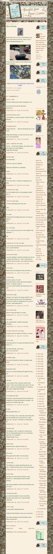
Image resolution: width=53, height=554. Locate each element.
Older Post (31, 528)
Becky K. (8, 99)
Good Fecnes (39, 192)
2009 (38, 516)
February (41, 408)
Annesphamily (10, 493)
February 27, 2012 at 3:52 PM (17, 336)
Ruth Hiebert (9, 310)
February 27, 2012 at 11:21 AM (17, 239)
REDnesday (42, 415)
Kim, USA (9, 227)
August (41, 394)
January (41, 508)
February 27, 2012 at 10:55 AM (17, 196)
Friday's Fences (40, 182)
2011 (38, 512)
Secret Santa (39, 230)
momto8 (8, 277)
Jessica (8, 474)
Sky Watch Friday (40, 237)
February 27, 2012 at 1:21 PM (17, 305)
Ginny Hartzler (10, 254)
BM (7, 236)
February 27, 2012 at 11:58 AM (17, 263)
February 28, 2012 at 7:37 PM (17, 489)
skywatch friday (40, 241)
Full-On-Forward (10, 201)
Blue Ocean (9, 350)
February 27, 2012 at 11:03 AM (17, 210)
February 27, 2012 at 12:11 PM (17, 273)
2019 (38, 359)
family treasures (40, 175)
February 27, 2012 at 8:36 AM (17, 139)
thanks (37, 253)
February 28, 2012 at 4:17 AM (17, 458)
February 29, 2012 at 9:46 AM (17, 521)
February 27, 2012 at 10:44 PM (17, 449)
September (42, 389)
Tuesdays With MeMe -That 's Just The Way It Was (42, 445)
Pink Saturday (39, 220)
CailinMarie (9, 357)
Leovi (7, 319)
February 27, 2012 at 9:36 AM (17, 152)
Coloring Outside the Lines (13, 331)
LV (42, 34)
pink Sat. (38, 215)
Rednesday (39, 224)
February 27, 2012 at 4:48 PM (17, 376)
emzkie (8, 340)
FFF (37, 177)
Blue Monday (11, 26)
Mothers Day (39, 203)
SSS (37, 249)
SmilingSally (9, 126)
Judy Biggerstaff (10, 395)
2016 (38, 366)
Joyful (8, 268)
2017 (38, 364)
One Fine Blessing (41, 205)
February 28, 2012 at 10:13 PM (17, 502)
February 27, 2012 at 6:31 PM (17, 404)
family (37, 173)
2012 (38, 376)
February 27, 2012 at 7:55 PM (17, 424)
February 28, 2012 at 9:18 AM (17, 469)
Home (20, 528)
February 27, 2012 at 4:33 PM (17, 364)
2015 (38, 368)
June (40, 399)
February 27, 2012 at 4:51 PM (17, 391)
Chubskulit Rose (10, 189)
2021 (38, 354)
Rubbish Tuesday (40, 226)
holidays (38, 197)
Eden (7, 453)
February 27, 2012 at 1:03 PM (17, 290)
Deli (7, 178)
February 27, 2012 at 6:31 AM (17, 110)
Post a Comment (11, 525)
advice (37, 160)
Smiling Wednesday (41, 245)
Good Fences (39, 195)
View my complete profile (39, 56)
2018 (38, 361)
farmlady (8, 428)
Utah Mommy (10, 294)
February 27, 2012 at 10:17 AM (17, 185)
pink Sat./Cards (40, 217)
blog (37, 167)
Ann (7, 214)
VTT (37, 259)
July (40, 396)
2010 (38, 514)
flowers (38, 180)
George (8, 462)
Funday (38, 188)
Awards (38, 162)
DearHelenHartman (11, 115)
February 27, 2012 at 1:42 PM (17, 315)
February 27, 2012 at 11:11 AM (17, 223)
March (40, 406)
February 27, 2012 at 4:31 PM (17, 353)
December (42, 378)
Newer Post (9, 528)
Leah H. (8, 506)
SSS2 (37, 251)
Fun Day (38, 186)
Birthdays (38, 164)
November (42, 382)
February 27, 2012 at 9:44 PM (17, 439)
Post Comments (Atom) (20, 532)
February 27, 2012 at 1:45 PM (17, 326)
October (41, 387)
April (40, 403)
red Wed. (38, 222)
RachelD (8, 157)
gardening (38, 190)
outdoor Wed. (39, 209)
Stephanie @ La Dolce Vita (13, 243)
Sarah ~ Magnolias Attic (12, 143)
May (40, 401)
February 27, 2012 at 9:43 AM (17, 174)
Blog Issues (39, 169)
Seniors (38, 232)
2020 (38, 356)
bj (6, 409)
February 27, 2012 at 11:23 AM (17, 250)
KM (7, 380)
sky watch (38, 234)
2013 (38, 373)
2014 (38, 371)
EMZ (16, 350)
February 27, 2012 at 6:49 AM (17, 122)
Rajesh (8, 444)
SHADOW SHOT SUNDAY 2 (42, 426)
